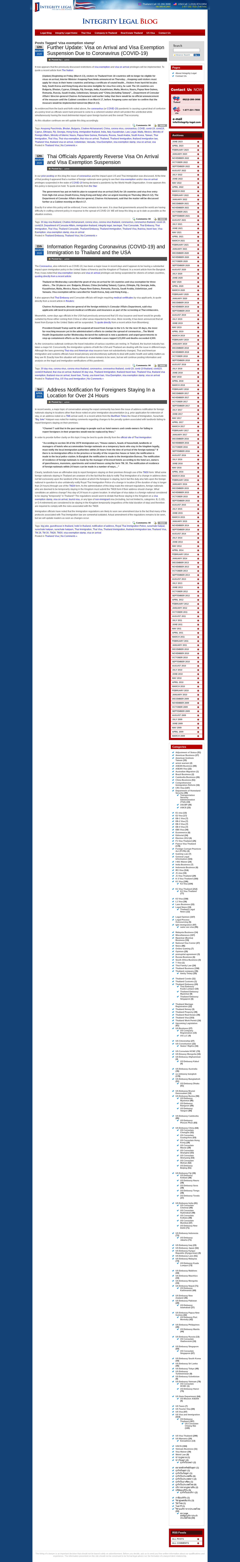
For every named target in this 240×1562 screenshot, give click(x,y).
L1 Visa (179, 901)
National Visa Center (186, 943)
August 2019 (179, 315)
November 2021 (180, 208)
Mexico (148, 132)
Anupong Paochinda (51, 128)
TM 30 (45, 532)
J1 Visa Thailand (184, 876)
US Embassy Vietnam (186, 1381)
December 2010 (180, 649)
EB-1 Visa (180, 818)
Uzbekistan (80, 142)
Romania (103, 135)
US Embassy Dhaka (189, 1083)
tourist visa (74, 499)
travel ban (152, 229)
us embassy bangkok (186, 1074)
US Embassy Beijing (186, 1167)
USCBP (183, 805)
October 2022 (180, 162)
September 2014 (181, 529)
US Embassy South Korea (188, 1358)
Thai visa (69, 350)
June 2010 (177, 674)
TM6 (68, 416)
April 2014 (177, 550)
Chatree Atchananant (92, 128)
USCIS (179, 1446)
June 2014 (177, 542)
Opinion (180, 951)
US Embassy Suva (189, 1185)
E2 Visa (179, 815)
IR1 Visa (179, 870)
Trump (85, 375)
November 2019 (180, 307)
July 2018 (177, 368)
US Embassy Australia (186, 1069)
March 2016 (178, 476)
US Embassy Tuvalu (190, 1196)
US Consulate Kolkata (187, 1216)
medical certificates (123, 297)
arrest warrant (182, 763)
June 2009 (177, 723)
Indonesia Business (185, 867)
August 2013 (179, 579)
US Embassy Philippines (188, 1325)
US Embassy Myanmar (186, 1099)
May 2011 (176, 628)
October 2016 (180, 447)
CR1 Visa (180, 788)
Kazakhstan (118, 132)
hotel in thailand (82, 526)
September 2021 (181, 216)
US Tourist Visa (183, 1409)
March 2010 (178, 686)
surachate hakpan (44, 529)
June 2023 (177, 141)
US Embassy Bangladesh (188, 1079)
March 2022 (178, 191)
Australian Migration (186, 771)
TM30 (146, 472)
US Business (182, 1028)
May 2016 (177, 468)
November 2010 (180, 653)
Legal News (181, 907)
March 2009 (178, 736)
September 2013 (181, 575)
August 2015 (179, 505)
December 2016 (180, 439)
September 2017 (181, 406)
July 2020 (177, 274)
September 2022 (181, 166)
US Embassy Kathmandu (186, 1289)
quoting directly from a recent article (53, 276)
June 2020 (177, 278)
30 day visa (46, 368)
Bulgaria (75, 128)
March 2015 (178, 517)
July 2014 (177, 538)
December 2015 (180, 488)
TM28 (72, 486)
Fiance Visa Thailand (186, 844)
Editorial (180, 835)
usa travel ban (97, 375)
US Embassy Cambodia (187, 1116)
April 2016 (177, 472)
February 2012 (180, 604)
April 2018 (177, 381)
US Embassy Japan (185, 1248)
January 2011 (179, 645)
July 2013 (177, 583)
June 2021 (177, 228)
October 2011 (180, 612)
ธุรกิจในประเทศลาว (184, 1479)
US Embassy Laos (184, 1256)
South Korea (137, 135)
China (107, 128)
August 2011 (179, 616)
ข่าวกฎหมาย (181, 1457)
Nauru (73, 135)
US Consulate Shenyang (187, 1156)
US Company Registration (186, 1031)
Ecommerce (181, 832)
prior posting (47, 176)
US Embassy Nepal (185, 1286)
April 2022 (177, 187)
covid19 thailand (43, 372)
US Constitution (183, 1044)
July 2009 (177, 719)
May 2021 (177, 232)
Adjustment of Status (186, 752)
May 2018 (177, 377)
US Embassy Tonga (189, 1190)
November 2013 (180, 567)
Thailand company (185, 971)
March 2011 (178, 637)
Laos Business (183, 904)
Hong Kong (72, 132)
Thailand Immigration (121, 138)
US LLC (184, 1036)
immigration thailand (89, 132)
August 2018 (179, 364)
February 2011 (180, 641)
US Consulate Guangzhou (187, 1136)
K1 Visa (179, 881)
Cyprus (38, 132)
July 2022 (177, 175)
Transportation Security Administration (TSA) (187, 798)
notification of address (103, 526)
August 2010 (179, 666)
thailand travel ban (126, 372)
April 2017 (177, 422)
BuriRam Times (119, 416)
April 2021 (177, 236)
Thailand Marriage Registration (184, 1005)
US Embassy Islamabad (186, 1306)
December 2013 (180, 562)
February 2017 (180, 430)
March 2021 (178, 241)
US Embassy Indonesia (187, 1233)
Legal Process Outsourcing (182, 921)
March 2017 (178, 426)
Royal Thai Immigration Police (130, 526)
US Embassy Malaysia (186, 1259)
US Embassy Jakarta (186, 1239)
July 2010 (177, 670)
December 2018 (180, 348)
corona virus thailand (109, 222)
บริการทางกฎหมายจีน (185, 1487)
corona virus (117, 128)
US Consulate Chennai (187, 1206)
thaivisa (142, 229)
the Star (93, 186)
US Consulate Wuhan (187, 1161)
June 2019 (177, 323)
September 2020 (181, 265)
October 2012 (180, 591)
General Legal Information (182, 858)
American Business (185, 755)
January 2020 (179, 298)
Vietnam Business (184, 1449)
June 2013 (177, 587)
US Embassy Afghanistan (188, 1057)
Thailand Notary (183, 1009)
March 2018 (178, 385)
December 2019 (180, 302)
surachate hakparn (64, 529)
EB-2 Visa (180, 821)
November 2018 (180, 352)
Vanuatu (91, 142)
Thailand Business (185, 968)
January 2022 (179, 199)
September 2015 (181, 501)
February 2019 (180, 340)
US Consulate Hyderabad (187, 1211)
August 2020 (179, 269)
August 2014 (179, 534)
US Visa (179, 1412)
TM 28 (38, 532)
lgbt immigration (184, 925)
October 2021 (180, 212)
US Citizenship (183, 1041)
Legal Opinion (183, 917)
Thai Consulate (131, 225)
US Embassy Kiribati (186, 1176)
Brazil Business (183, 774)
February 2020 (180, 294)
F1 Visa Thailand (184, 841)
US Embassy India (184, 1203)
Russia (112, 135)
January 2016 (179, 484)
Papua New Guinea (87, 135)
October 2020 (180, 261)
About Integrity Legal (186, 73)
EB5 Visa (180, 830)
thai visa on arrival (89, 138)
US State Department (186, 1396)
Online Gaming (183, 948)
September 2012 (181, 595)
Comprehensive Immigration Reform (185, 784)
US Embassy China (185, 1128)
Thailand (104, 138)
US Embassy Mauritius (187, 1276)
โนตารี (179, 1506)
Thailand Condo (183, 978)
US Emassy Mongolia (186, 1054)
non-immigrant (102, 499)
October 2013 (180, 571)
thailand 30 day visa (83, 372)
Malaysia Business (185, 932)
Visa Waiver (181, 1452)
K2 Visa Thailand (188, 891)
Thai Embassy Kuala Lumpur (187, 987)
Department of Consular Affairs (59, 225)
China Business (183, 780)
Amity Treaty (186, 973)
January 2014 (179, 558)
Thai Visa (53, 138)
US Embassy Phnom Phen (186, 1121)
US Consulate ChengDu (187, 1131)
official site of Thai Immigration (136, 437)
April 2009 (177, 732)
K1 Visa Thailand (184, 889)
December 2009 (180, 699)
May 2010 (177, 678)
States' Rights (187, 1046)
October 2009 (180, 707)
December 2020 (180, 253)
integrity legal (105, 225)
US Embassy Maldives (186, 1271)
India (103, 132)
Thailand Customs (185, 981)
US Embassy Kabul (189, 1061)
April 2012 (177, 600)
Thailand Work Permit (186, 1020)
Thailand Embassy (89, 229)
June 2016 (177, 463)
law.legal (117, 225)
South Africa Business (187, 960)
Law (127, 132)
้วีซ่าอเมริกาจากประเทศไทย (188, 1509)
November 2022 (180, 158)
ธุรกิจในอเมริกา (187, 1492)
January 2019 (179, 344)
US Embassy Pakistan (186, 1301)
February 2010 (180, 690)
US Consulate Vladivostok (187, 1340)
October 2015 (180, 496)
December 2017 (180, 393)
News (178, 946)
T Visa (179, 963)
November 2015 (180, 492)
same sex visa (187, 927)
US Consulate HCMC (186, 1051)
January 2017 (179, 435)
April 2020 (177, 286)
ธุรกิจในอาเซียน (183, 1482)
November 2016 (180, 443)
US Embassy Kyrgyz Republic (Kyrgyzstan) (187, 1252)
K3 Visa (179, 899)
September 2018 (181, 360)
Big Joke (40, 419)
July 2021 (177, 224)
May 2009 (177, 728)
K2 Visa (184, 884)
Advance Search (183, 55)
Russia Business (184, 957)
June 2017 (177, 414)
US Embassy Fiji (183, 1173)
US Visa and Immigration (73, 378)
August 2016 (179, 455)
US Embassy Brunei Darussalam (185, 1092)
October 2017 (180, 401)
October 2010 (180, 657)
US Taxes (180, 1406)
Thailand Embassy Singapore (189, 998)
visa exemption (102, 67)
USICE (183, 807)
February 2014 (180, 554)
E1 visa (179, 813)
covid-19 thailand (143, 368)
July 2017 (177, 410)
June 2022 (177, 179)
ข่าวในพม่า (180, 1460)
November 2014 (180, 525)
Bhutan (66, 128)
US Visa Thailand (184, 1436)
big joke (45, 526)
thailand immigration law (145, 138)
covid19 (160, 128)
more (162, 125)
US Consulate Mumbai (187, 1221)
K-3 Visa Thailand (184, 879)
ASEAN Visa (181, 769)
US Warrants (182, 1438)
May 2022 (177, 183)
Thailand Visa (42, 142)
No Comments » (69, 145)
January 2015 (179, 521)
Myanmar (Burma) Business (184, 939)
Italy (109, 132)
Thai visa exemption (69, 138)
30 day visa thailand (51, 222)
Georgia (61, 132)
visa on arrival (122, 67)
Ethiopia (47, 132)
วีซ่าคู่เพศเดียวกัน (183, 1500)
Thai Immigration (83, 529)
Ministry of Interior (59, 135)
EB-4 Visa (180, 827)
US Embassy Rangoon (186, 1104)
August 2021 (179, 220)
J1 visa (179, 873)
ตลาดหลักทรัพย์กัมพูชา (186, 1468)
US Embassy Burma (185, 1096)
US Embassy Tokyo (185, 1368)
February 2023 (180, 150)
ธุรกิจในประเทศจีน (184, 1476)
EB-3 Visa (180, 824)
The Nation (67, 70)
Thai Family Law (184, 965)
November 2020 (180, 257)
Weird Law (181, 1454)
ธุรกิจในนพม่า (186, 1462)
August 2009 (179, 715)
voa (154, 142)
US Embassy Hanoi (189, 1389)
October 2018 (180, 356)
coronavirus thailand (144, 222)
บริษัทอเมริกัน (182, 1490)
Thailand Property (184, 1012)
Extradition (185, 1441)
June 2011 (177, 624)
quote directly (104, 322)
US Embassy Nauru (189, 1180)
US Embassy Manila (190, 1329)
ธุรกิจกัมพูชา (181, 1470)
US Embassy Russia (185, 1337)
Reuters (70, 301)
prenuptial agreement (186, 954)
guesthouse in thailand (61, 526)
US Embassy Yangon (186, 1109)
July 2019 (177, 319)
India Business (183, 864)
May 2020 (177, 282)
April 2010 (177, 682)
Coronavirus (45, 266)
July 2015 (177, 509)
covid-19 (150, 128)
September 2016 (181, 451)
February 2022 (180, 195)
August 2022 (179, 170)
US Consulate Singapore (187, 1352)
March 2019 (178, 335)
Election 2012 (182, 838)
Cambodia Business (185, 777)
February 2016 (180, 480)
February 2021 (180, 245)
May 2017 (177, 418)
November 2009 (180, 703)
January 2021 (179, 249)
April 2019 (177, 331)
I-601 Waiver (181, 862)
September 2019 (181, 311)
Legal (133, 132)
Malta (140, 132)
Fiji (54, 132)
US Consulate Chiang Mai (191, 1424)
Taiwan (148, 135)
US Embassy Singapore (187, 1346)
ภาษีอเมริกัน (181, 1498)
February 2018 (180, 389)
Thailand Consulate (69, 229)
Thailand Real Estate (186, 1015)
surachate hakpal (156, 526)
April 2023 (177, 146)
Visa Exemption (104, 142)
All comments (180, 1543)
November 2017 (180, 397)
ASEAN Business (184, 766)
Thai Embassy (147, 225)
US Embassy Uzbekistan (188, 1376)
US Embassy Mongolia (187, 1281)
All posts (178, 1539)
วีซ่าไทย (179, 1503)
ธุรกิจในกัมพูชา (182, 1473)
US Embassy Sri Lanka (187, 1363)
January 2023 (179, 154)
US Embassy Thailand (186, 1420)
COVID (141, 128)
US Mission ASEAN (189, 1398)
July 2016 (177, 459)
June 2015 (177, 513)
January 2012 (179, 608)
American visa (86, 350)
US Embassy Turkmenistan (182, 1372)
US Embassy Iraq (184, 1245)
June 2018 (177, 373)
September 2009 (181, 711)
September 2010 (181, 661)
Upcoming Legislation (186, 1023)
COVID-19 (112, 108)
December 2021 (180, 203)
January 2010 (179, 694)
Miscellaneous (183, 935)
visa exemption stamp (124, 142)
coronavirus (97, 108)
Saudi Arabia (123, 135)
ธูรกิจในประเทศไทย (184, 1484)
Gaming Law (182, 854)
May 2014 (177, 546)
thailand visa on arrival (61, 142)
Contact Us (181, 76)
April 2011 (177, 633)
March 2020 (178, 290)
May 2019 (177, 327)
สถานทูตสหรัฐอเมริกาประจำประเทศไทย (189, 1515)
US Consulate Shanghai (187, 1151)
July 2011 (177, 620)
